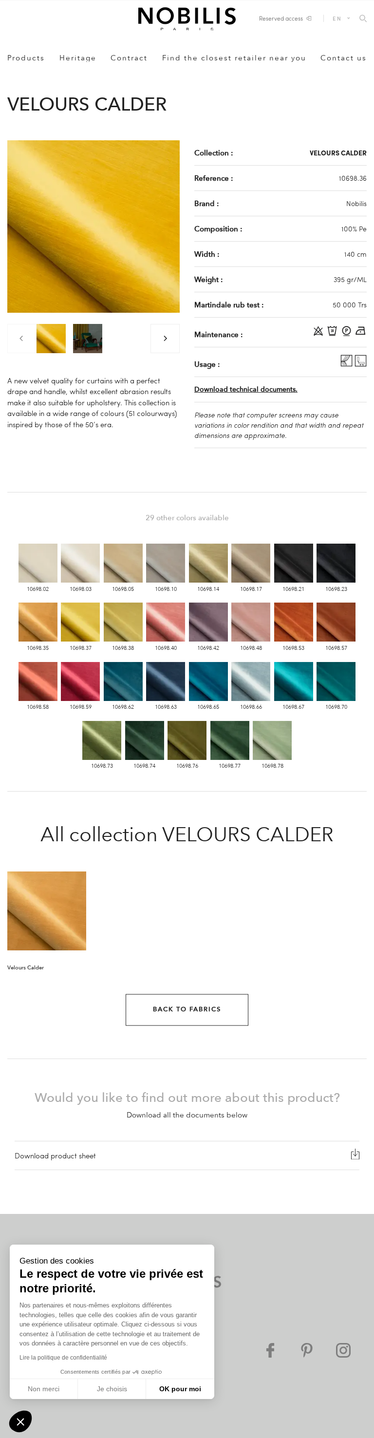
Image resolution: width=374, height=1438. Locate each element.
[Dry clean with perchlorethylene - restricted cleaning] (347, 334)
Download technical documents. (246, 389)
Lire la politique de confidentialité (63, 1357)
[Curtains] (347, 364)
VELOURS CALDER (338, 152)
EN (337, 18)
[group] (51, 338)
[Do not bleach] (319, 334)
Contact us (343, 58)
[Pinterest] (306, 1350)
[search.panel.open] (363, 19)
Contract (129, 58)
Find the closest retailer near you (234, 58)
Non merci (43, 1389)
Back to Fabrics (187, 1009)
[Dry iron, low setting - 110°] (361, 334)
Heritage (77, 58)
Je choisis (112, 1389)
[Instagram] (343, 1350)
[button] (20, 1421)
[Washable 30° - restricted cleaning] (333, 334)
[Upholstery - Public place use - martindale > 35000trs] (361, 364)
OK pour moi (180, 1389)
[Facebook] (270, 1350)
